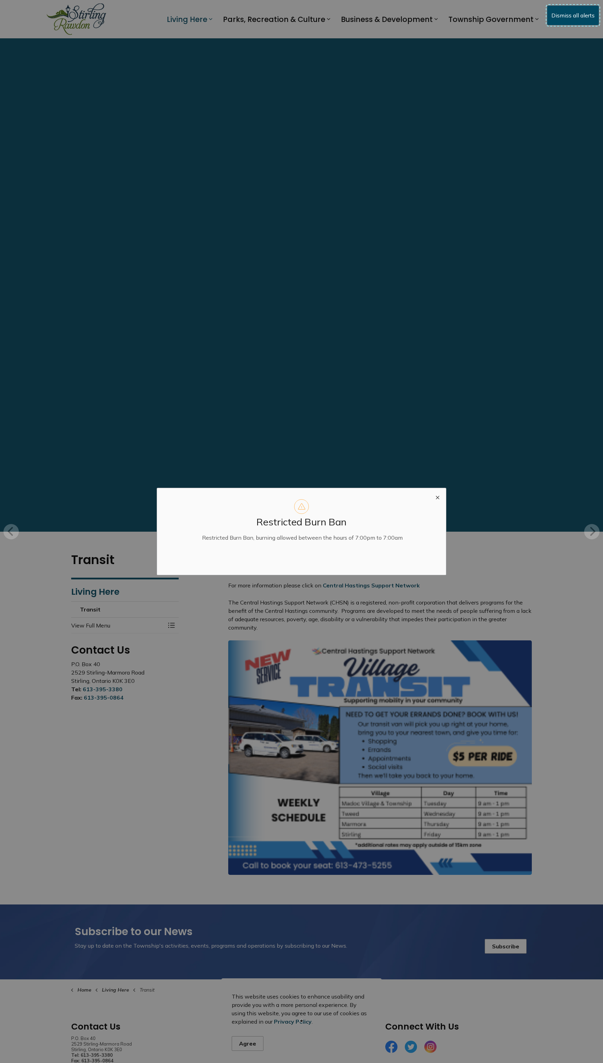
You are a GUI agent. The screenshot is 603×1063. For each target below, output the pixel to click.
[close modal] (437, 496)
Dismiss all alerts (573, 15)
